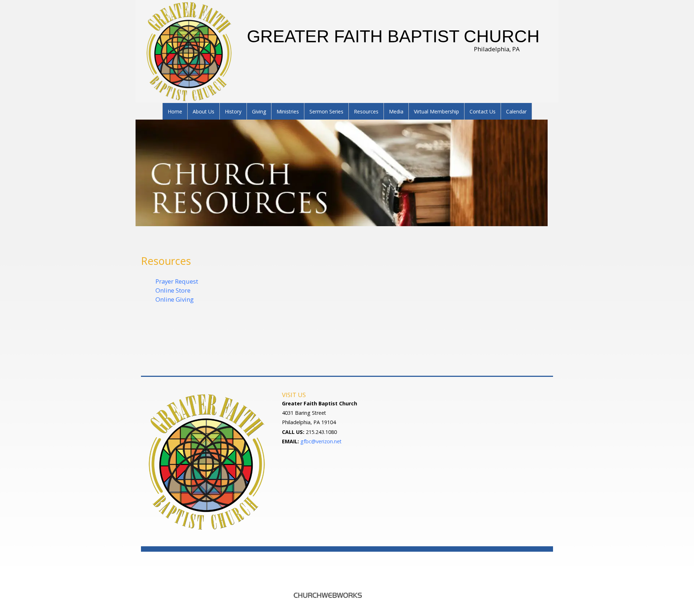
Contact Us (483, 111)
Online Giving (174, 299)
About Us (203, 111)
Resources (366, 111)
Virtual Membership (436, 111)
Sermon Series (326, 111)
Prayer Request (176, 281)
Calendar (516, 111)
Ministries (288, 111)
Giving (259, 111)
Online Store (172, 290)
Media (396, 111)
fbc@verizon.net (323, 441)
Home (175, 111)
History (233, 111)
